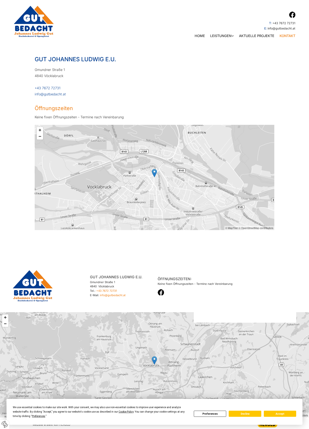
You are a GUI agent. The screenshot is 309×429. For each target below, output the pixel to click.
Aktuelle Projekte (256, 36)
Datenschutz (278, 279)
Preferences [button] (38, 416)
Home (200, 36)
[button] (154, 173)
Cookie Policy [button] (126, 411)
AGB (278, 288)
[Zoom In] (40, 130)
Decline (245, 413)
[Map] (154, 177)
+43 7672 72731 (283, 23)
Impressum (278, 275)
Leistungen (220, 36)
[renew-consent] (4, 424)
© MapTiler (231, 228)
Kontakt (287, 36)
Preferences (210, 413)
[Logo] (46, 21)
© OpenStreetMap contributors (256, 228)
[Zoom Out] (40, 136)
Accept (280, 413)
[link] (219, 35)
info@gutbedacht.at (281, 28)
